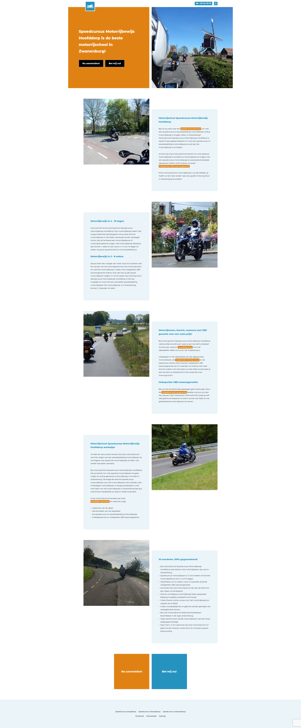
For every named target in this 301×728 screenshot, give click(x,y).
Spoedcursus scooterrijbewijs (174, 711)
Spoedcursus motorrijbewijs (149, 711)
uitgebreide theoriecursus (187, 360)
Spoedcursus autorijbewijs (125, 711)
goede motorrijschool (190, 129)
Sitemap (162, 716)
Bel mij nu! (169, 671)
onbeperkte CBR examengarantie (174, 166)
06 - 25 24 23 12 (203, 3)
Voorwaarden (151, 716)
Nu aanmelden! (131, 671)
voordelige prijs (185, 347)
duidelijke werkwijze (100, 501)
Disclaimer (139, 716)
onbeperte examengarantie (174, 392)
